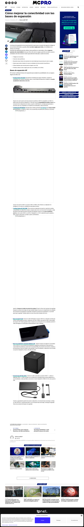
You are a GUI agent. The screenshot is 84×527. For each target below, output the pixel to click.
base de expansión (33, 424)
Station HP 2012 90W (22, 208)
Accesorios (25, 424)
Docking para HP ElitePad (19, 107)
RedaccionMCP (23, 20)
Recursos (43, 7)
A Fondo (18, 7)
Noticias (13, 7)
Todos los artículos (52, 7)
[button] (81, 515)
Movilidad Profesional (16, 425)
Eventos (37, 7)
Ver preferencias (74, 520)
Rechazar (58, 520)
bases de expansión (42, 424)
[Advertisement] (33, 414)
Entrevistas (25, 7)
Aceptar (42, 520)
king (16, 208)
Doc (14, 208)
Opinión (31, 7)
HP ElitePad (43, 107)
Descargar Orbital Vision (67, 7)
